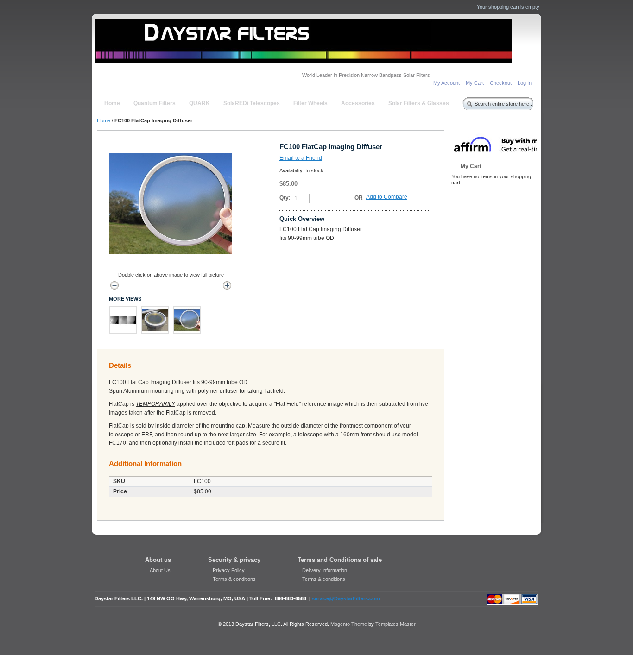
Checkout (501, 83)
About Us (160, 570)
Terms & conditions (234, 579)
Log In (525, 83)
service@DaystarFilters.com (346, 598)
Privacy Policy (229, 570)
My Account (446, 83)
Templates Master (395, 624)
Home (103, 120)
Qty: (285, 198)
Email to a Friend (300, 158)
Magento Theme (348, 624)
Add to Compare (386, 197)
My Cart (475, 83)
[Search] (467, 102)
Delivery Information (324, 570)
